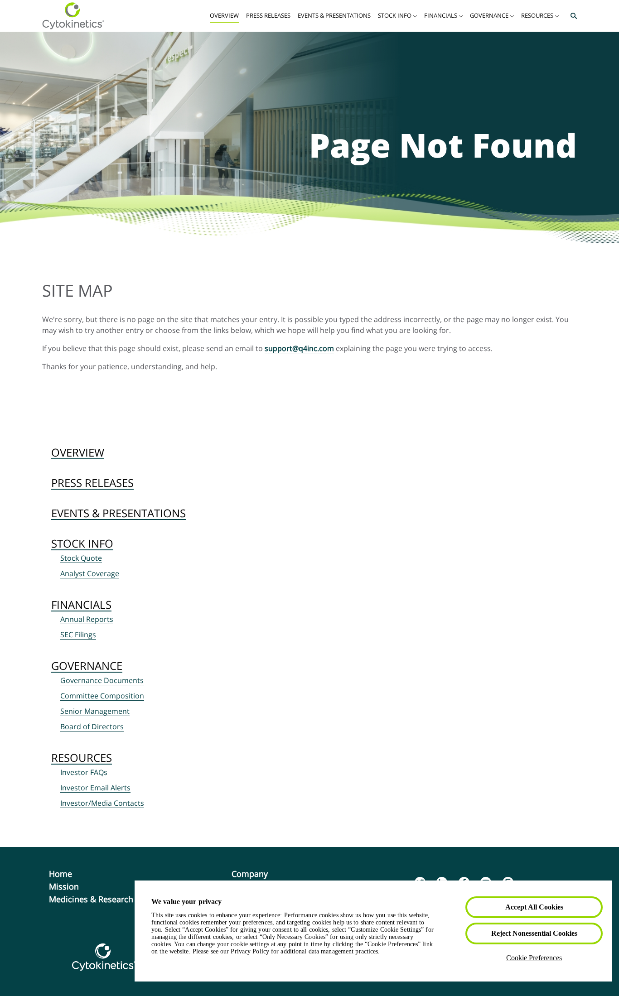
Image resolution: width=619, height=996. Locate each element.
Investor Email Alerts (95, 788)
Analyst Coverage (89, 573)
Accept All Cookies (534, 907)
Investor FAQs (83, 772)
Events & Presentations (118, 512)
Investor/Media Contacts (102, 803)
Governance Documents (102, 680)
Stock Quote (81, 558)
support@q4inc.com (299, 348)
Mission (78, 886)
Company (264, 874)
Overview (77, 452)
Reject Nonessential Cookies (534, 933)
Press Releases (92, 482)
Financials (81, 604)
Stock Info (82, 543)
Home (75, 874)
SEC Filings (78, 635)
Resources (81, 757)
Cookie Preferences (534, 958)
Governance (86, 665)
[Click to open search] (571, 16)
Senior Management (95, 711)
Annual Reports (86, 619)
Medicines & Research (106, 899)
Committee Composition (102, 696)
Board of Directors (92, 726)
